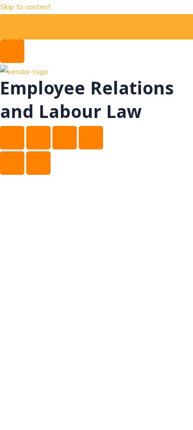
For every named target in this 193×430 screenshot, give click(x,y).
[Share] (64, 137)
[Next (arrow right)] (38, 163)
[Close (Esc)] (91, 137)
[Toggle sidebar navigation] (12, 26)
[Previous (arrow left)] (12, 163)
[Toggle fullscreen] (38, 137)
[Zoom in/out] (12, 137)
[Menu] (12, 51)
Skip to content (25, 7)
